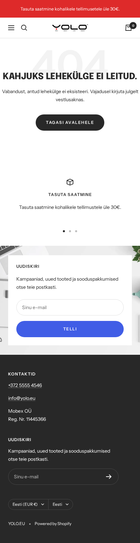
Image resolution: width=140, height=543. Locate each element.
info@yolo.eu (21, 398)
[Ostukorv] (128, 28)
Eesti (57, 504)
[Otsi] (24, 28)
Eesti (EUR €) (25, 504)
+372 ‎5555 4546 (25, 385)
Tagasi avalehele (70, 122)
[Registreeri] (109, 476)
